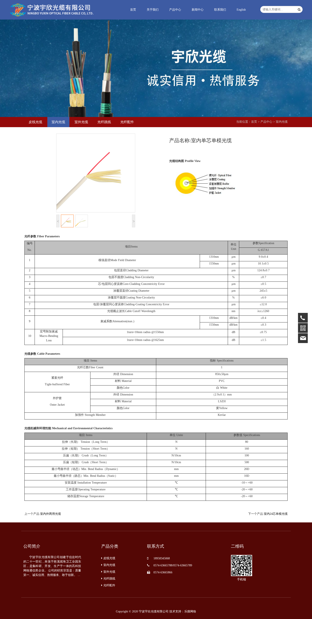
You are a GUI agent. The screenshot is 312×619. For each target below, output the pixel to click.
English (241, 9)
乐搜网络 (190, 611)
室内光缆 (282, 121)
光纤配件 (109, 585)
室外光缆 (109, 571)
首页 (133, 9)
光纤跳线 (109, 578)
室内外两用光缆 (50, 513)
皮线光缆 (109, 558)
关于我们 (153, 9)
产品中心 (175, 9)
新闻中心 (198, 9)
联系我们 (220, 9)
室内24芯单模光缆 (276, 513)
